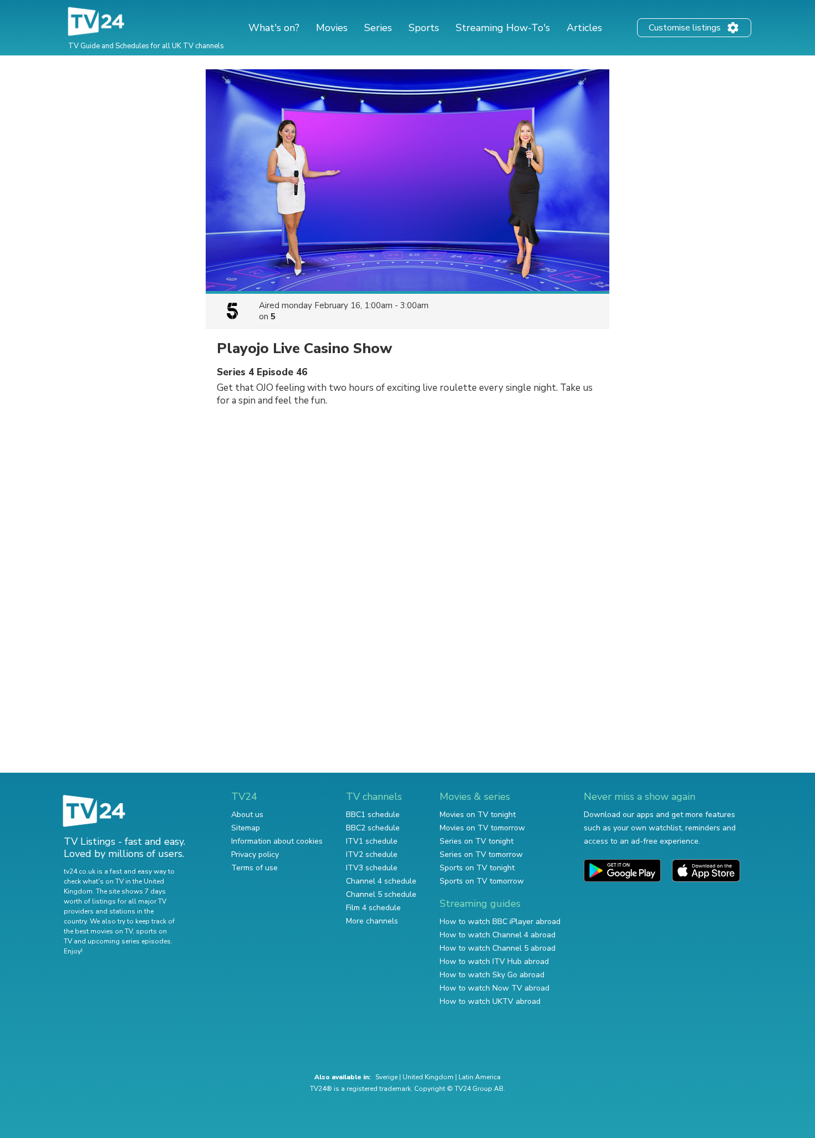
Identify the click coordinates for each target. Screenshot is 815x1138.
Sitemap (245, 828)
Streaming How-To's (503, 27)
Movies (332, 27)
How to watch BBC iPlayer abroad (500, 921)
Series (378, 27)
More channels (372, 921)
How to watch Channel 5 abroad (498, 948)
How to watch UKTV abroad (490, 1001)
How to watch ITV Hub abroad (494, 961)
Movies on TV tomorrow (482, 828)
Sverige (386, 1077)
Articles (584, 27)
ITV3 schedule (372, 868)
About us (247, 814)
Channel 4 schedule (381, 881)
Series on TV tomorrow (481, 854)
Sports (424, 27)
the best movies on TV (98, 931)
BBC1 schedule (373, 814)
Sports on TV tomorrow (482, 881)
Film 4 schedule (373, 907)
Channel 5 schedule (381, 894)
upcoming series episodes (129, 941)
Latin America (480, 1077)
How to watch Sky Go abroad (492, 974)
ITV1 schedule (372, 841)
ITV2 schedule (372, 854)
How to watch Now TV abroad (494, 988)
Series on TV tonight (476, 841)
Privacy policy (255, 854)
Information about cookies (277, 841)
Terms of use (254, 868)
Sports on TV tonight (477, 868)
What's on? (273, 27)
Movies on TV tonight (478, 814)
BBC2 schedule (373, 828)
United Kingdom (428, 1077)
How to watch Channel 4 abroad (498, 935)
